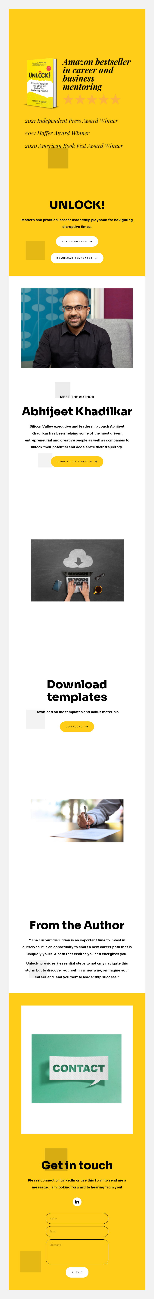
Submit (77, 1272)
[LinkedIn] (77, 1201)
